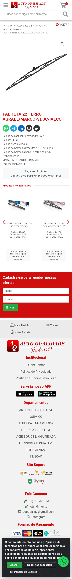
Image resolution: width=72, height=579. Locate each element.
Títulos (54, 325)
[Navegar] (4, 222)
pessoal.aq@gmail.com (38, 511)
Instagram (38, 517)
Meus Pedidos (22, 325)
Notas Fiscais (22, 332)
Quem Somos (36, 365)
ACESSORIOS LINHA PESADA (36, 436)
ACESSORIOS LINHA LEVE (36, 443)
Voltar (64, 24)
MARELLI (21, 164)
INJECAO (36, 456)
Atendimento (38, 506)
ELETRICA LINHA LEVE (36, 430)
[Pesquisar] (65, 14)
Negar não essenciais (39, 564)
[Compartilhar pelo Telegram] (13, 128)
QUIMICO (36, 416)
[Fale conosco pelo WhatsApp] (63, 561)
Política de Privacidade (36, 371)
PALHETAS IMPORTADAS (25, 160)
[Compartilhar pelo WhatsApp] (6, 128)
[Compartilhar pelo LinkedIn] (21, 128)
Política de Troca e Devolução (36, 378)
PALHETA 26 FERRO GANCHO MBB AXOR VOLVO (18, 225)
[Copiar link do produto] (36, 128)
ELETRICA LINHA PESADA (36, 423)
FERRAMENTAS (36, 450)
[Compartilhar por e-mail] (29, 128)
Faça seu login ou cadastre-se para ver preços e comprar (36, 173)
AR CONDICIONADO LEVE (36, 410)
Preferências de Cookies (23, 571)
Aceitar (14, 564)
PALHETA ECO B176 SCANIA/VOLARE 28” (54, 225)
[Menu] (6, 5)
